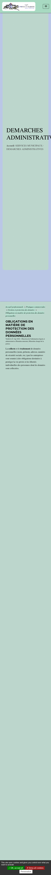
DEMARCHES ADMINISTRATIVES (24, 149)
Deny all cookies (35, 868)
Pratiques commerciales (35, 306)
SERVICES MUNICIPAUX (28, 145)
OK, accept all (16, 868)
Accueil (10, 145)
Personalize (26, 872)
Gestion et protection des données (21, 309)
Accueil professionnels (15, 306)
